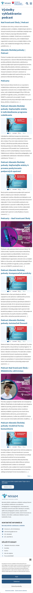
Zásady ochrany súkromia (21, 590)
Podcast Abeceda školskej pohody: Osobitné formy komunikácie (13, 425)
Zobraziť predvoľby (16, 586)
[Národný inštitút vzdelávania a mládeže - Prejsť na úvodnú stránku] (6, 3)
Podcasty (5, 80)
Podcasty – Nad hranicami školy (15, 218)
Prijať (16, 576)
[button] (30, 560)
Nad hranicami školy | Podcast (15, 22)
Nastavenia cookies (9, 590)
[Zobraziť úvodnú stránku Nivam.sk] (10, 497)
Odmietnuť (16, 581)
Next (30, 476)
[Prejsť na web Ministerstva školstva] (17, 3)
